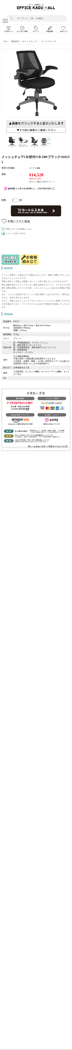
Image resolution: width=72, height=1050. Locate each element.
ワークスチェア (48, 41)
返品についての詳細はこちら (19, 229)
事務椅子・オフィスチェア (24, 41)
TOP (5, 41)
